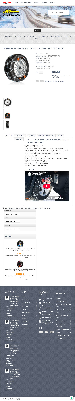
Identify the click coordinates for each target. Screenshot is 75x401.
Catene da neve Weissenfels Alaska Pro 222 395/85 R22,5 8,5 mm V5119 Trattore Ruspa (14, 301)
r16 (30, 208)
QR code (59, 135)
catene (8, 208)
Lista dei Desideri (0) (26, 2)
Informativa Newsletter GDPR (62, 317)
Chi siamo (59, 298)
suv (21, 208)
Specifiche (19, 135)
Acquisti (52, 2)
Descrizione (8, 135)
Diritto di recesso (61, 338)
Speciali (24, 318)
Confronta (56, 77)
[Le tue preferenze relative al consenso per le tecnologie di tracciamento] (71, 397)
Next (31, 113)
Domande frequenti (61, 321)
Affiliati (24, 315)
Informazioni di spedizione (60, 325)
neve (11, 208)
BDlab (18, 398)
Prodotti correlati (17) (46, 135)
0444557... (5, 3)
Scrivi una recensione (58, 81)
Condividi (19, 139)
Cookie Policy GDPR (61, 301)
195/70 (27, 208)
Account (36, 2)
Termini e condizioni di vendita (62, 331)
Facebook (40, 328)
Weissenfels (44, 54)
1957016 (34, 208)
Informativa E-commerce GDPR (63, 311)
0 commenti (48, 81)
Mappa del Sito (26, 328)
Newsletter (25, 306)
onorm (45, 208)
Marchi (24, 309)
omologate (40, 208)
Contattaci (25, 321)
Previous (4, 113)
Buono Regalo (26, 312)
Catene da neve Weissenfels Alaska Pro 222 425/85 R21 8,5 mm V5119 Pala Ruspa (14, 325)
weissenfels (17, 208)
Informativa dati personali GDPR (63, 305)
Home (16, 2)
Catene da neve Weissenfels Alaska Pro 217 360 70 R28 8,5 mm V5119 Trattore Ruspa (14, 349)
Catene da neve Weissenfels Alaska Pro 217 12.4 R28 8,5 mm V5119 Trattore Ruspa (15, 374)
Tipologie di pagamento (63, 335)
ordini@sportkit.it (47, 314)
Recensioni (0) (30, 135)
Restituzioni (25, 325)
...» (34, 255)
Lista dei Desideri (27, 303)
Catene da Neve (12, 399)
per (24, 208)
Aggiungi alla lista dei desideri (61, 75)
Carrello (44, 2)
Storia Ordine (26, 300)
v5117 (49, 208)
